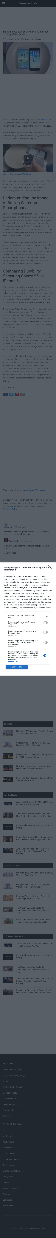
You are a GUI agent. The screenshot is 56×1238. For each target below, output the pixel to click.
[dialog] (28, 619)
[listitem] (28, 616)
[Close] (50, 567)
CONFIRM (17, 667)
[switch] (45, 622)
